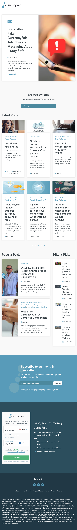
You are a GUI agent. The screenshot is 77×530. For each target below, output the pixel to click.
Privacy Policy (51, 391)
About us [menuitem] (18, 491)
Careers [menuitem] (59, 491)
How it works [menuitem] (27, 491)
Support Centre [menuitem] (38, 491)
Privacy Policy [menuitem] (50, 491)
